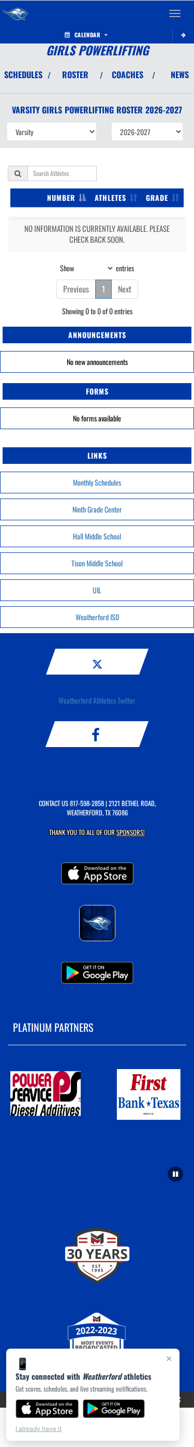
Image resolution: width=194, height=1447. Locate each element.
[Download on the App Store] (47, 1408)
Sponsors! (130, 832)
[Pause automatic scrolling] (175, 1174)
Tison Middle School (97, 563)
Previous (76, 289)
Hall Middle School (97, 536)
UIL (97, 589)
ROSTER (75, 74)
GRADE (157, 197)
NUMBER (61, 197)
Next (124, 289)
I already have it (39, 1429)
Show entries (97, 267)
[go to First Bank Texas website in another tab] (149, 1094)
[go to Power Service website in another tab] (45, 1094)
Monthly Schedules (97, 482)
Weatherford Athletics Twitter (97, 700)
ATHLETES (110, 197)
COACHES (127, 74)
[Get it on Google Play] (114, 1408)
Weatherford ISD (97, 616)
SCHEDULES (23, 74)
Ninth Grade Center (97, 509)
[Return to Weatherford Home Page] (15, 13)
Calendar (87, 35)
